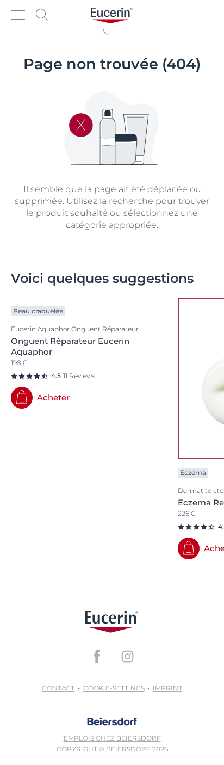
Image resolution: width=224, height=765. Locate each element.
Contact (58, 688)
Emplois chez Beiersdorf (112, 738)
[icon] (97, 656)
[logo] (112, 14)
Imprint (167, 688)
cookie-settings (114, 688)
